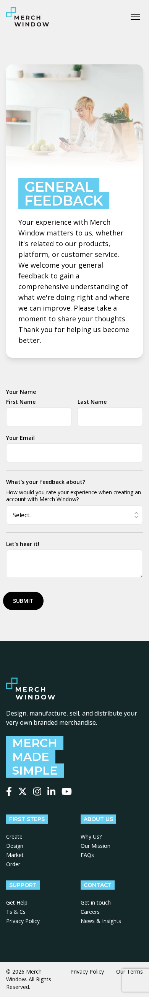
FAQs (87, 855)
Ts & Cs (16, 911)
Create (14, 836)
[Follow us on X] (22, 791)
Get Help (17, 902)
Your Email (20, 437)
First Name (21, 401)
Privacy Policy (23, 921)
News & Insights (101, 921)
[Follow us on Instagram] (37, 791)
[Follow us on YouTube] (67, 791)
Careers (90, 911)
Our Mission (95, 845)
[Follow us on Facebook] (9, 791)
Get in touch (96, 902)
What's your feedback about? (45, 481)
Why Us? (91, 836)
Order (13, 864)
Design (14, 845)
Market (15, 855)
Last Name (92, 401)
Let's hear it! (22, 544)
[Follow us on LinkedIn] (51, 791)
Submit (23, 600)
